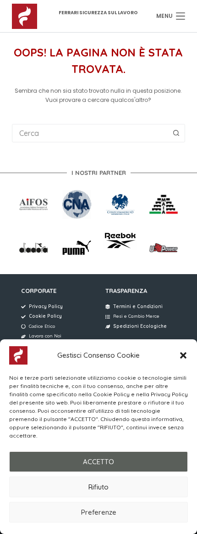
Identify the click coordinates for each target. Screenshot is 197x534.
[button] (183, 355)
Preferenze (98, 512)
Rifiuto (98, 487)
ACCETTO (98, 461)
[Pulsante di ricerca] (176, 133)
